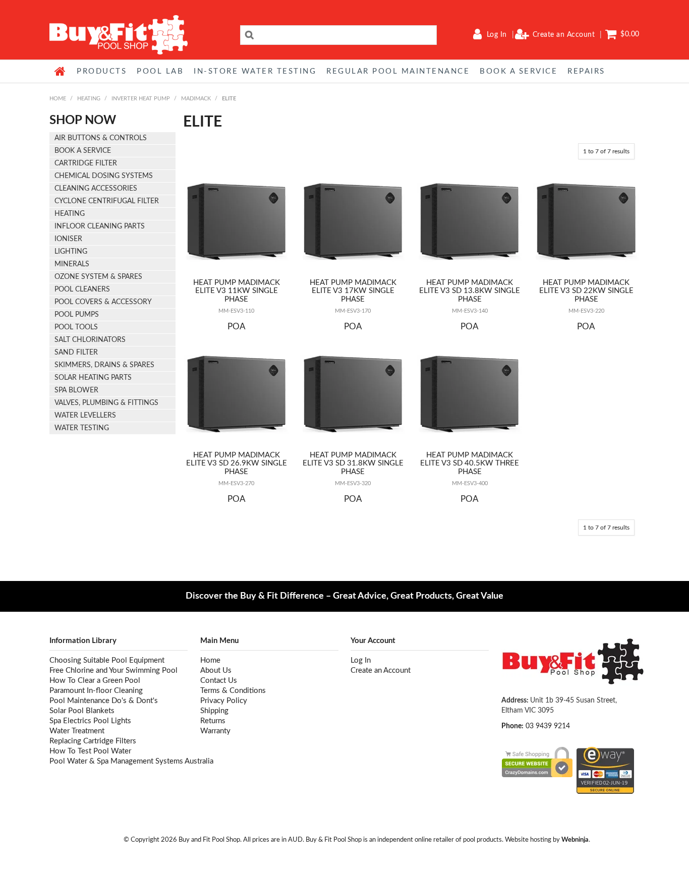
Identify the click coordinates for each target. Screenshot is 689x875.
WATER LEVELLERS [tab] (85, 415)
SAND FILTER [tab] (76, 352)
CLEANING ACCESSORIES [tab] (95, 188)
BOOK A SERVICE (518, 71)
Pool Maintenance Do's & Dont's (103, 701)
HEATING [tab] (69, 213)
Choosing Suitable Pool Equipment (106, 660)
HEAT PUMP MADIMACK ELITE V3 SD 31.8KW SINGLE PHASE (353, 463)
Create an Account (564, 34)
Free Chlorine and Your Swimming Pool (113, 670)
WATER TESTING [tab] (81, 428)
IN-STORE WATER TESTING (255, 71)
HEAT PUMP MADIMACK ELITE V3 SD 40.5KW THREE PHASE (469, 463)
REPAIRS (586, 71)
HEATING (88, 98)
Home (60, 71)
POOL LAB (160, 71)
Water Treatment (76, 731)
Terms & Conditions (233, 690)
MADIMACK (196, 98)
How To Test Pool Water (90, 751)
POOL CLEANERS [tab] (82, 289)
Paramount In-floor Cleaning (96, 690)
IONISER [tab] (68, 239)
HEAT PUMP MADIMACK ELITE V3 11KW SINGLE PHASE (236, 291)
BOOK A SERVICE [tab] (82, 150)
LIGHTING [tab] (70, 251)
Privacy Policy (223, 701)
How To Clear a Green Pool (94, 680)
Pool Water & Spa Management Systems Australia (118, 761)
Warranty (215, 731)
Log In (497, 34)
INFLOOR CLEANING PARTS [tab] (99, 226)
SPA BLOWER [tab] (76, 390)
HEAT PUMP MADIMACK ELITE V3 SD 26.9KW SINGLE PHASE (236, 463)
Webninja (575, 840)
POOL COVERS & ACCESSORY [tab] (103, 302)
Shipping (214, 711)
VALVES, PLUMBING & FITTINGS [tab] (106, 402)
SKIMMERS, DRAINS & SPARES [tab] (104, 365)
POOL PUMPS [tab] (76, 314)
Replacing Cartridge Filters (92, 741)
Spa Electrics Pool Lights (90, 721)
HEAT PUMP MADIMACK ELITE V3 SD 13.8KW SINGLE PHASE (469, 291)
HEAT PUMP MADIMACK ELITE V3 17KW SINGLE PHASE (353, 291)
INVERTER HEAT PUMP (140, 98)
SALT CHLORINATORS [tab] (90, 339)
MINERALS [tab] (71, 264)
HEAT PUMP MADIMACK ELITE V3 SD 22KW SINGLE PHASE (586, 291)
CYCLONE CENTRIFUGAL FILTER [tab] (106, 201)
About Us (216, 670)
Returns (212, 721)
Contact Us (218, 680)
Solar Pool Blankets (81, 711)
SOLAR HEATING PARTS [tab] (93, 377)
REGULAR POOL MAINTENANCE (398, 71)
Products (102, 71)
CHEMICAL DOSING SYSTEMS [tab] (103, 176)
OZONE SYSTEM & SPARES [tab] (98, 276)
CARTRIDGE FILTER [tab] (85, 163)
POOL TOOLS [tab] (76, 327)
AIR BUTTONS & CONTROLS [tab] (100, 138)
